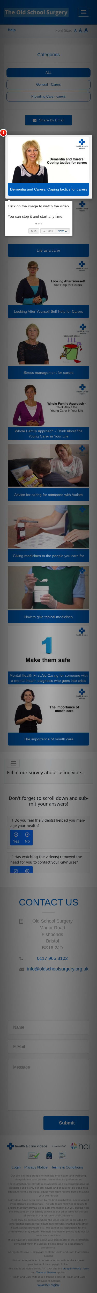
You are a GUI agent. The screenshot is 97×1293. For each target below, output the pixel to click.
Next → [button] (62, 230)
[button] (36, 223)
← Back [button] (48, 230)
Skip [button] (33, 230)
